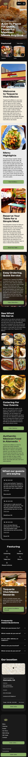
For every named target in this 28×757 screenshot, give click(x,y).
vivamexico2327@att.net (9, 697)
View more (6, 490)
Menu (19, 3)
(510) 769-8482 (7, 693)
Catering (4, 726)
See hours (21, 702)
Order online (13, 706)
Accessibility (5, 751)
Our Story (5, 731)
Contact (4, 737)
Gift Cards (5, 735)
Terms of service (6, 748)
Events (4, 728)
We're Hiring (5, 733)
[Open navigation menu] (23, 3)
